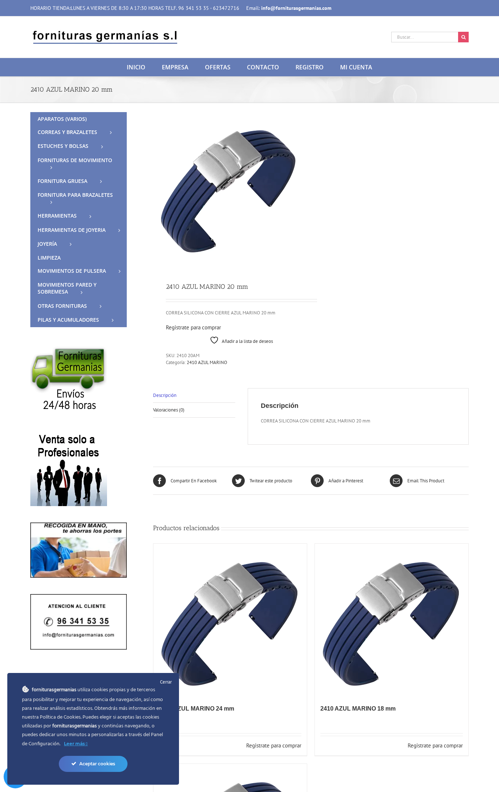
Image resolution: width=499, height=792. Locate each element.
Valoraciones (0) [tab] (168, 410)
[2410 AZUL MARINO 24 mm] (230, 620)
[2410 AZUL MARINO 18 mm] (391, 620)
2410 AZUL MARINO (207, 362)
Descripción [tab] (164, 395)
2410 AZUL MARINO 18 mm (358, 708)
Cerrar (166, 682)
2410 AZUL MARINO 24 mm (196, 708)
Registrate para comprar (193, 327)
